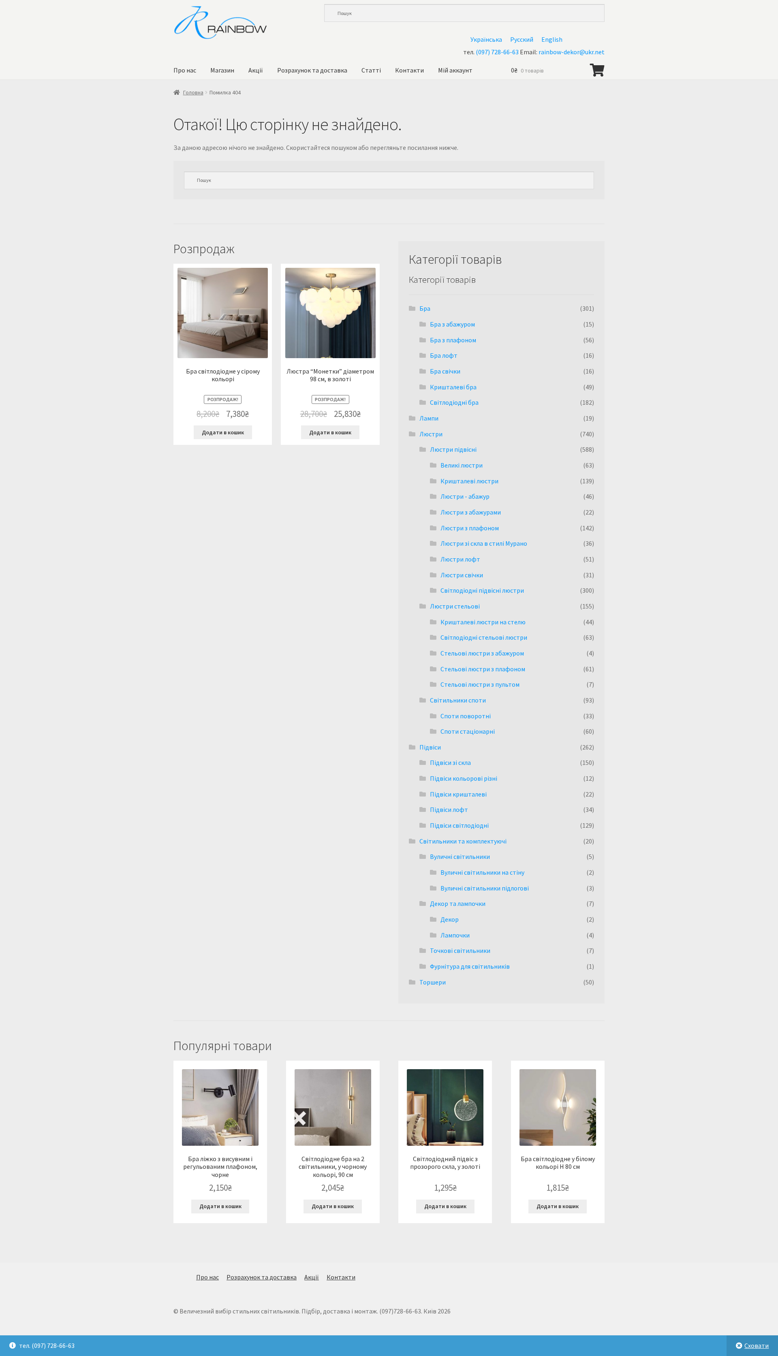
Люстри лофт (460, 559)
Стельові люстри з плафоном (482, 669)
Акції (255, 70)
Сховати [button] (756, 1345)
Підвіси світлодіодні (459, 825)
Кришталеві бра (453, 387)
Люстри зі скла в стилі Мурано (483, 543)
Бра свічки (445, 371)
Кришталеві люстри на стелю (483, 622)
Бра (424, 308)
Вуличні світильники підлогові (484, 888)
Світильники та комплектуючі (463, 841)
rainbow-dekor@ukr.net (572, 52)
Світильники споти (458, 700)
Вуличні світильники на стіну (482, 872)
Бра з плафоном (453, 340)
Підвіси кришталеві (458, 794)
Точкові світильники (460, 950)
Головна (193, 92)
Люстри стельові (455, 606)
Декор (449, 919)
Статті (371, 70)
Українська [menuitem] (486, 39)
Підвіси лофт (449, 809)
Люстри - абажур (464, 496)
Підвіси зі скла (450, 762)
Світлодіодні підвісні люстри (482, 590)
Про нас (184, 70)
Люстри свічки (461, 575)
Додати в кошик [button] (223, 432)
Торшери (432, 982)
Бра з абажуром (452, 324)
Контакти (409, 70)
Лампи (428, 418)
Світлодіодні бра (454, 402)
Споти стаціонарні (467, 731)
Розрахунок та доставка (312, 70)
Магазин (222, 70)
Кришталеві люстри (469, 481)
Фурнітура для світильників (470, 966)
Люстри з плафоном (469, 528)
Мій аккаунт (455, 70)
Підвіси (430, 747)
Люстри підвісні (453, 449)
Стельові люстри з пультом (479, 684)
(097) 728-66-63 (497, 52)
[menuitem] (486, 39)
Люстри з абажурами (470, 512)
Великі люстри (461, 465)
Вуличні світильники (460, 856)
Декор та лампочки (457, 903)
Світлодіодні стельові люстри (483, 637)
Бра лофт (443, 355)
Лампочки (455, 935)
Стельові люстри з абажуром (482, 653)
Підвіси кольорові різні (463, 778)
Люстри (430, 434)
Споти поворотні (465, 716)
